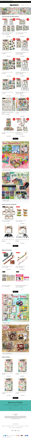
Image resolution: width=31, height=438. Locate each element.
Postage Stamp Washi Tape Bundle (20, 266)
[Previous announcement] (1, 2)
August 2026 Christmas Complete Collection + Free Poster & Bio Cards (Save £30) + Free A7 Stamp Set (8, 113)
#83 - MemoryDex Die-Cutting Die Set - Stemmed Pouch (22, 240)
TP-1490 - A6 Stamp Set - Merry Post (6, 52)
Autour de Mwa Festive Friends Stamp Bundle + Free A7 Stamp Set (22, 132)
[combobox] (23, 5)
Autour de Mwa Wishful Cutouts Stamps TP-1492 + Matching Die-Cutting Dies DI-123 (22, 92)
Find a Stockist (13, 427)
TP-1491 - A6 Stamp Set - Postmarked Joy (7, 72)
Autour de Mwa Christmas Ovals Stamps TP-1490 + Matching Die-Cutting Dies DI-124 (22, 53)
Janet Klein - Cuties (6, 322)
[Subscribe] (21, 408)
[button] (1, 5)
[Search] (25, 5)
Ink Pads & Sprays (6, 200)
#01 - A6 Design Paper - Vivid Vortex (20, 392)
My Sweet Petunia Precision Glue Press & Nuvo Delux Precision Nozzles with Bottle (22, 285)
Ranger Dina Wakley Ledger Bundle (6, 285)
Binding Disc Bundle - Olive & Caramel (21, 220)
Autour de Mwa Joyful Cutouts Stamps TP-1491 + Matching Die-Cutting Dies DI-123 (22, 72)
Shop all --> (15, 138)
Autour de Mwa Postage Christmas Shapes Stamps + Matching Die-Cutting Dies (7, 33)
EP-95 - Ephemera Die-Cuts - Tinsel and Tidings (8, 132)
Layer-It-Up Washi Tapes (7, 353)
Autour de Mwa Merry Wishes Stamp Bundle (21, 32)
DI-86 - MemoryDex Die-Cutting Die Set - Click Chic (8, 240)
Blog (9, 427)
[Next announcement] (29, 2)
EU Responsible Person (19, 427)
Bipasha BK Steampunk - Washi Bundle (7, 266)
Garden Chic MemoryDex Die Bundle (6, 220)
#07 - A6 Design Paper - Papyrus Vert (7, 392)
